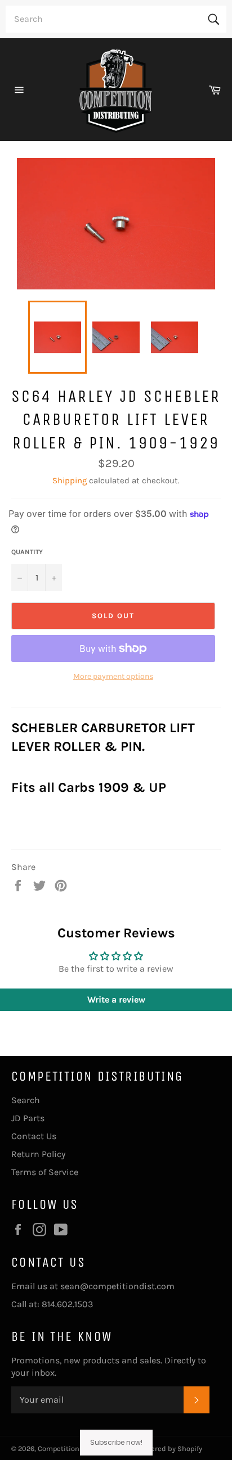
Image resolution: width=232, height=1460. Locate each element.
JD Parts (27, 1118)
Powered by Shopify (170, 1448)
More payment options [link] (113, 676)
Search (25, 1100)
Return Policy (38, 1154)
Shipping (69, 480)
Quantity (27, 552)
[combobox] (116, 19)
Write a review (116, 999)
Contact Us (33, 1136)
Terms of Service (44, 1172)
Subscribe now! (116, 1442)
